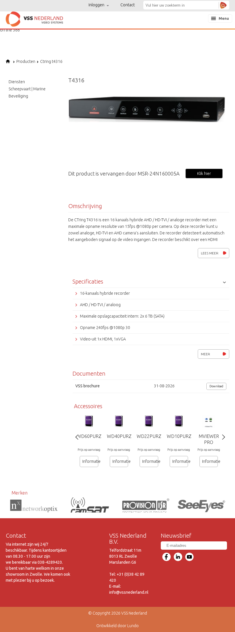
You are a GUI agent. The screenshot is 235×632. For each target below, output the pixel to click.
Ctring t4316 (51, 61)
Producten (25, 61)
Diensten (17, 81)
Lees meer (209, 253)
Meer (205, 354)
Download (216, 386)
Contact (127, 5)
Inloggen (97, 5)
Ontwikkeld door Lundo (117, 626)
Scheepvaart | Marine (27, 89)
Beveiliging (18, 96)
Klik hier (204, 173)
